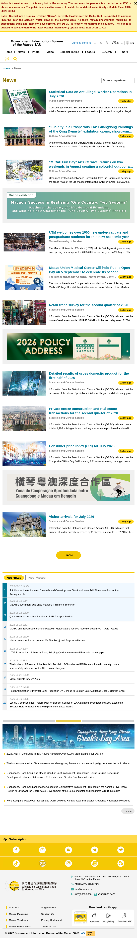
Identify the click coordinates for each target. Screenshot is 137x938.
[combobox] (118, 80)
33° (119, 43)
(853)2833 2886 (83, 894)
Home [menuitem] (8, 52)
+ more (128, 811)
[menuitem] (22, 52)
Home (6, 68)
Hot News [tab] (14, 577)
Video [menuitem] (50, 52)
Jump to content (81, 42)
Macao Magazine (18, 914)
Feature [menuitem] (90, 52)
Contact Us (47, 914)
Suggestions (48, 907)
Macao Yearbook (18, 920)
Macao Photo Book (20, 926)
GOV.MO (14, 907)
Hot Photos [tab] (37, 577)
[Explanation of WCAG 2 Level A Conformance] (87, 933)
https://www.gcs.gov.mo (87, 884)
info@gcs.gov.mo (84, 889)
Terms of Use (48, 926)
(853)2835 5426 (106, 894)
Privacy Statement (51, 920)
